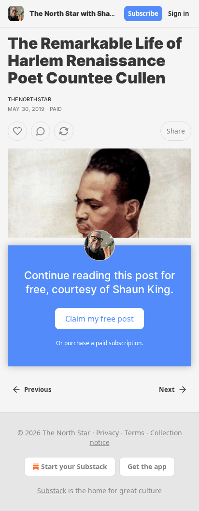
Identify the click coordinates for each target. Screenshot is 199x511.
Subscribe (143, 13)
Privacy (107, 432)
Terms (134, 432)
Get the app (147, 466)
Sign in (178, 13)
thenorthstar (29, 99)
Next (167, 389)
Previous (37, 389)
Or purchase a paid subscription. (99, 343)
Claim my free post (99, 318)
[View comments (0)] (40, 131)
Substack (51, 490)
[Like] (17, 131)
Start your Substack (74, 466)
